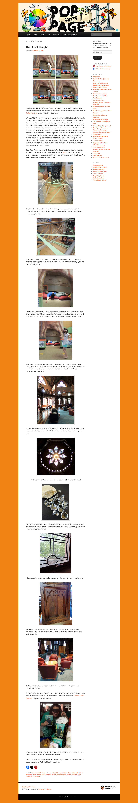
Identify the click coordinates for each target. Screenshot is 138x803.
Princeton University (108, 788)
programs (60, 774)
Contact (42, 34)
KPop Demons (97, 155)
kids (77, 773)
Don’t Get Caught (37, 47)
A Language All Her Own (100, 119)
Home (28, 34)
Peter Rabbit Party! (99, 147)
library (34, 774)
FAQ (49, 34)
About (35, 34)
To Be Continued (31, 113)
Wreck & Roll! (97, 134)
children (57, 773)
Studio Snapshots (98, 178)
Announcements (98, 165)
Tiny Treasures (97, 98)
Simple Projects (98, 174)
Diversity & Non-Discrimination (69, 797)
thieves (28, 776)
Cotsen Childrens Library (103, 69)
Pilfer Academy (46, 774)
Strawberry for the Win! (100, 96)
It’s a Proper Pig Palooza (101, 85)
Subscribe (97, 58)
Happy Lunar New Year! (100, 143)
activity (52, 773)
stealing (69, 774)
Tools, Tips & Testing (99, 180)
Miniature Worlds (98, 100)
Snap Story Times (98, 176)
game (61, 773)
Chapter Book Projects (38, 773)
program (54, 774)
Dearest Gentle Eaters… (100, 115)
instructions (71, 773)
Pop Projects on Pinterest (103, 66)
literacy (39, 774)
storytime (74, 774)
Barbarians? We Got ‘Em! (101, 158)
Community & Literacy (100, 94)
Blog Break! (96, 77)
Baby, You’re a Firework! (100, 83)
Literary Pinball (97, 141)
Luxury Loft (96, 153)
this (64, 152)
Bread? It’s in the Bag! (100, 87)
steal (64, 774)
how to (66, 773)
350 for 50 (96, 117)
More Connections (98, 169)
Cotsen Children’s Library (70, 34)
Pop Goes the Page (28, 787)
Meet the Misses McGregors (101, 132)
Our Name (56, 34)
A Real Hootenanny (99, 145)
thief (79, 774)
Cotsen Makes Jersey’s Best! (102, 126)
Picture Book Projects (99, 171)
